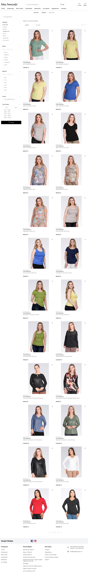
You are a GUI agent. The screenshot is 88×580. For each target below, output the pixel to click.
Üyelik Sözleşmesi (27, 554)
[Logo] (9, 4)
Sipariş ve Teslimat (27, 552)
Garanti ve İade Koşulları (50, 554)
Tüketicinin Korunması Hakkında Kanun (32, 566)
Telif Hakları (25, 563)
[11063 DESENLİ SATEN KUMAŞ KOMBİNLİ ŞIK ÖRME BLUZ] (71, 378)
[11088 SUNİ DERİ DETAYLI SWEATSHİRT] (71, 336)
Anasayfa (47, 549)
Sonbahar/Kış (28, 8)
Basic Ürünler (19, 8)
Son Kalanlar (46, 8)
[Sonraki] (61, 532)
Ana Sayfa (36, 12)
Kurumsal (63, 8)
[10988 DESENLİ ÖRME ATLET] (38, 169)
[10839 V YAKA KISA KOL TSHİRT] (38, 86)
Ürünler (3, 8)
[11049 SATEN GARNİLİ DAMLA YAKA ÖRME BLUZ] (38, 378)
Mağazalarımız (55, 8)
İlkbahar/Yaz (37, 8)
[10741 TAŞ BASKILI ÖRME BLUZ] (38, 44)
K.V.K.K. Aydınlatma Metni (29, 571)
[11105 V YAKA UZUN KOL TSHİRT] (71, 462)
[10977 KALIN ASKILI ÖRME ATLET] (71, 211)
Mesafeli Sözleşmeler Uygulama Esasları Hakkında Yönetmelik (32, 560)
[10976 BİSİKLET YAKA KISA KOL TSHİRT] (71, 253)
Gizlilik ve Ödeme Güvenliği (29, 568)
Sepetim (47, 559)
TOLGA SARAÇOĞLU (7, 16)
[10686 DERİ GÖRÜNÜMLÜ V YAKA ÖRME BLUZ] (38, 420)
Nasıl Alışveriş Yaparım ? (28, 549)
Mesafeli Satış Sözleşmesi (29, 557)
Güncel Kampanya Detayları (51, 557)
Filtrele (12, 122)
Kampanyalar (10, 8)
